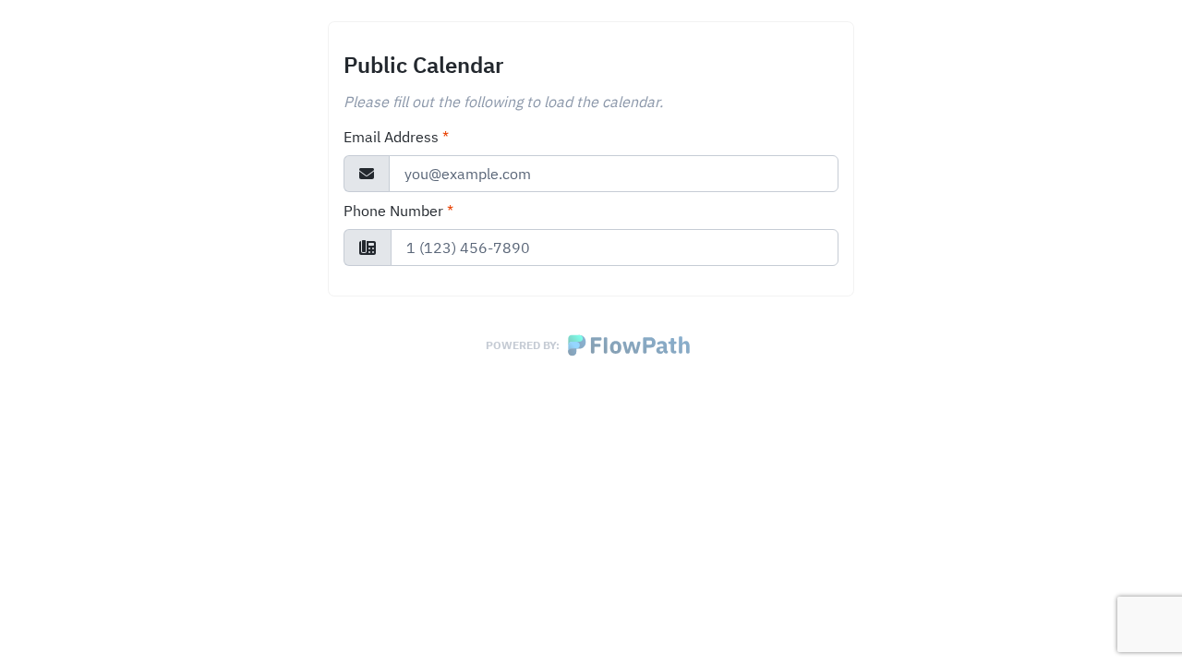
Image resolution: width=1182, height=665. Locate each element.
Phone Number (398, 210)
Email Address (396, 136)
